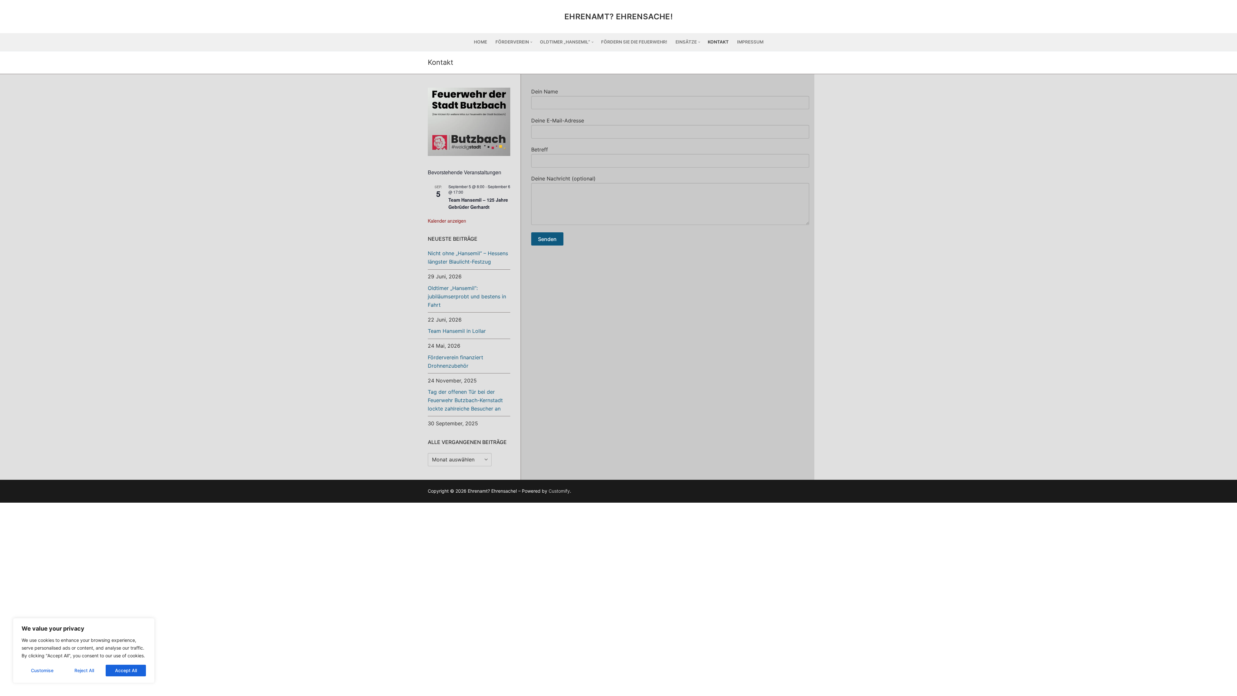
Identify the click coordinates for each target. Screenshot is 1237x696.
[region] (84, 650)
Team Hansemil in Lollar (457, 331)
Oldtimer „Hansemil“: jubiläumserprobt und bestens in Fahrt (467, 296)
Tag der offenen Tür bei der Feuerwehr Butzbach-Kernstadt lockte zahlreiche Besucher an (465, 400)
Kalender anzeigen (447, 221)
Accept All (126, 670)
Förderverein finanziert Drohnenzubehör (455, 361)
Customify (559, 491)
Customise (42, 670)
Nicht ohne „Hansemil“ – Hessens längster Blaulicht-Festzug (468, 257)
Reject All (84, 670)
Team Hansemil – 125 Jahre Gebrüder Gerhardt (478, 203)
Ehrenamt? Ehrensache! (618, 16)
